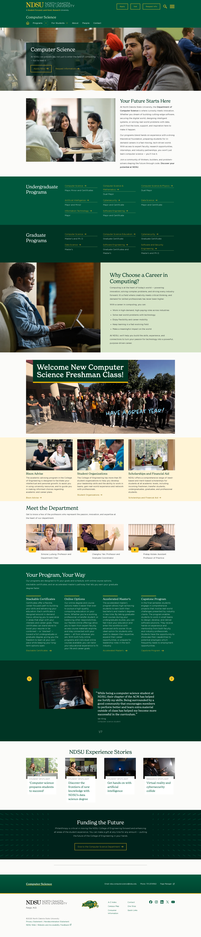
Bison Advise (32, 498)
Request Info (151, 6)
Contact (97, 23)
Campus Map (113, 906)
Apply (122, 6)
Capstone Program (151, 650)
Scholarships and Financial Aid (143, 498)
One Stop (132, 906)
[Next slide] (171, 678)
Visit (135, 6)
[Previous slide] (29, 678)
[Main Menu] (172, 6)
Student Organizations (88, 495)
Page (166, 884)
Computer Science (39, 884)
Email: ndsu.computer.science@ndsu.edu (121, 884)
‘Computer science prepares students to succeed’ (41, 787)
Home (28, 23)
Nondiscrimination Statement (56, 922)
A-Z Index (112, 902)
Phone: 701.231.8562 (148, 884)
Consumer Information (113, 911)
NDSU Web (31, 925)
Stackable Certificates (37, 650)
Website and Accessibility (53, 925)
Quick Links (132, 910)
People (85, 23)
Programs (37, 23)
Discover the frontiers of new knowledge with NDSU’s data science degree (79, 791)
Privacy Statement (34, 922)
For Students (58, 23)
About (75, 23)
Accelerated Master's (113, 650)
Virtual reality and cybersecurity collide (159, 787)
